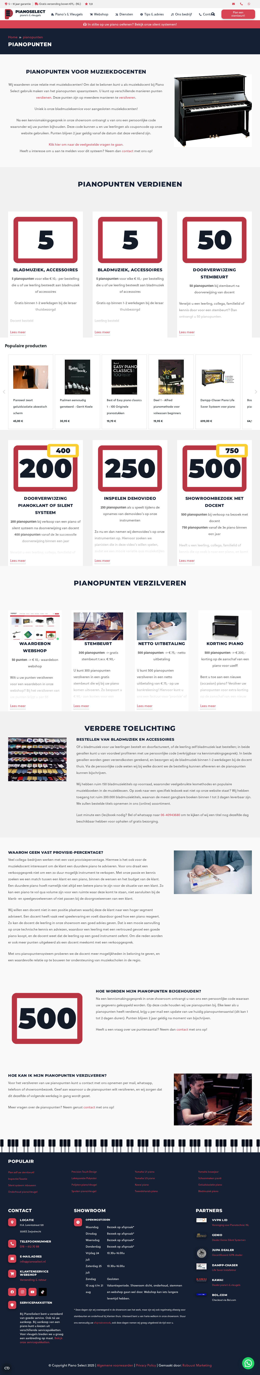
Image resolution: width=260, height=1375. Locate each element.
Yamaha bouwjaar (208, 1171)
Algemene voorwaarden (115, 1365)
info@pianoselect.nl (33, 1262)
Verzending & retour (33, 1280)
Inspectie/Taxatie (17, 1179)
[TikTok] (43, 1292)
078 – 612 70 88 (29, 1247)
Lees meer (18, 332)
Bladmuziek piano (208, 1191)
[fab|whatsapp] (249, 4)
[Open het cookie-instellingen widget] (7, 1368)
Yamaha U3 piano (145, 1178)
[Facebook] (12, 1292)
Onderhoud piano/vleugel (22, 1191)
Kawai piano (142, 1184)
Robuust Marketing (197, 1365)
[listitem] (30, 392)
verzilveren (127, 97)
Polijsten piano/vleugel (84, 1184)
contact (127, 151)
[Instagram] (22, 1292)
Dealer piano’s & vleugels (226, 1285)
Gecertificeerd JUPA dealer (227, 1255)
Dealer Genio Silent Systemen (229, 1240)
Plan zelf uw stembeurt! (21, 1172)
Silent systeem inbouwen (22, 1185)
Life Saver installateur (224, 1270)
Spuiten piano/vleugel (84, 1191)
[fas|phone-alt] (242, 4)
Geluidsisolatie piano (210, 1184)
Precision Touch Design (84, 1171)
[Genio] (204, 1236)
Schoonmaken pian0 (209, 1178)
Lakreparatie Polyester (84, 1178)
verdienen (43, 97)
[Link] (25, 14)
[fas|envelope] (234, 4)
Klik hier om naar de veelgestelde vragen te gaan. (86, 144)
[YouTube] (32, 1292)
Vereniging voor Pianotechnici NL (230, 1225)
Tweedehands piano (146, 1191)
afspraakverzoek (102, 1322)
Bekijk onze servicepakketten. (41, 1340)
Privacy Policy (146, 1365)
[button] (4, 392)
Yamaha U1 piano (144, 1171)
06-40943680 (170, 815)
